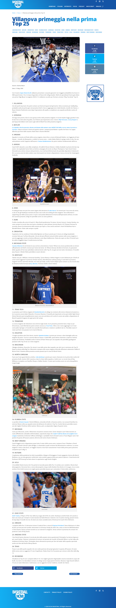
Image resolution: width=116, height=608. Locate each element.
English (98, 6)
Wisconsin (99, 32)
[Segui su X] (103, 1)
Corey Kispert (72, 120)
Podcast (81, 6)
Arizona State (17, 30)
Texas (54, 32)
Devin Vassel (24, 422)
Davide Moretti (39, 312)
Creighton (31, 30)
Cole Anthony (40, 357)
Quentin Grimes (44, 335)
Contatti (47, 592)
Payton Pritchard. (58, 525)
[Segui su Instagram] (99, 1)
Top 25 (66, 32)
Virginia (83, 32)
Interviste (67, 6)
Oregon (28, 32)
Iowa (62, 30)
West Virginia (90, 32)
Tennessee (48, 32)
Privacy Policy (56, 592)
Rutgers (41, 32)
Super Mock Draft (26, 93)
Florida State (43, 30)
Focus (75, 6)
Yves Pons (49, 326)
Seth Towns (16, 516)
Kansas (68, 30)
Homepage (52, 6)
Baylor (24, 30)
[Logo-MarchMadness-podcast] (95, 101)
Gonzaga (51, 30)
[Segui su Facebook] (96, 1)
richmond (35, 32)
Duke (36, 30)
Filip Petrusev (63, 120)
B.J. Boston (33, 263)
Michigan (80, 30)
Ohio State (22, 32)
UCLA (70, 32)
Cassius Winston (17, 246)
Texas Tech (60, 32)
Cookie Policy (67, 592)
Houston (57, 30)
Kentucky (74, 30)
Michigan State (88, 30)
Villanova (76, 32)
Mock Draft (90, 6)
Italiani (60, 6)
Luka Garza (52, 210)
